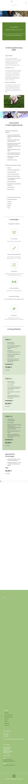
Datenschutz (7, 725)
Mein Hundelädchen (8, 714)
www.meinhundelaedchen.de (9, 765)
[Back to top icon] (14, 776)
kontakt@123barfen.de (8, 759)
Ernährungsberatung (8, 716)
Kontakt (6, 721)
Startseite (6, 712)
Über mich (6, 719)
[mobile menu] (26, 3)
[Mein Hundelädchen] (14, 5)
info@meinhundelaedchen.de (9, 761)
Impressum (6, 723)
